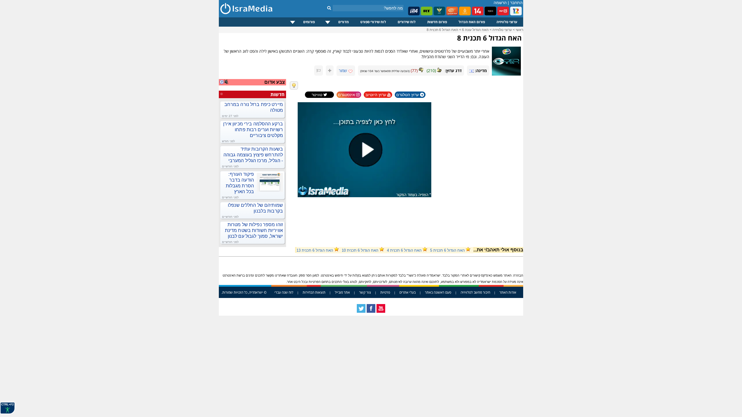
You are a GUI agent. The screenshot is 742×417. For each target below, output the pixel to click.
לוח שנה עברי (283, 292)
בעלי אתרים (407, 292)
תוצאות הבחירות (314, 292)
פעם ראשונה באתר (438, 292)
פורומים (309, 21)
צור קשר (365, 292)
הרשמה (500, 2)
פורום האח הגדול (472, 21)
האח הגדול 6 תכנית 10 (360, 250)
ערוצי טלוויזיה (507, 21)
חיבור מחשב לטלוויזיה (475, 292)
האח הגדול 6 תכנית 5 (447, 250)
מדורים (343, 21)
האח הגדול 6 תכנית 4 (404, 250)
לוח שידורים (407, 21)
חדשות (277, 94)
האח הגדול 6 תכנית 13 (315, 250)
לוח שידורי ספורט (373, 21)
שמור (343, 70)
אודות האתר (507, 292)
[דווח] (319, 70)
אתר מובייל (342, 292)
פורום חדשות (437, 21)
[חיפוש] (329, 7)
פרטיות (385, 292)
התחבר (516, 2)
